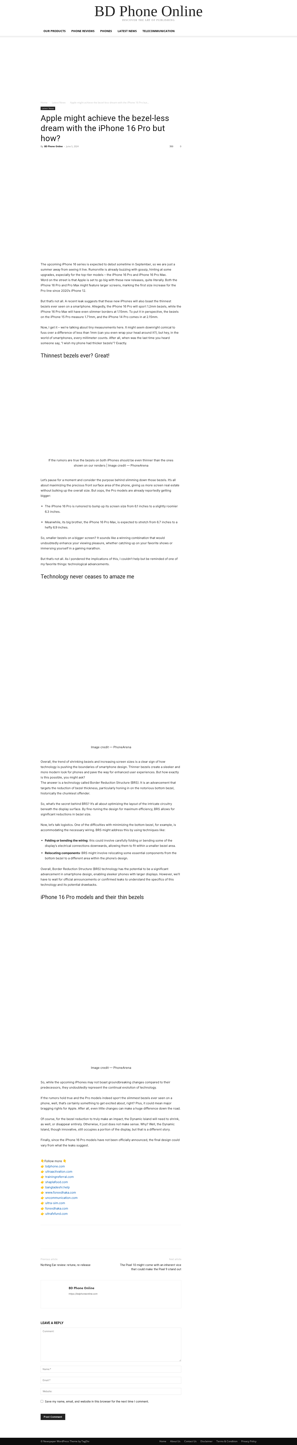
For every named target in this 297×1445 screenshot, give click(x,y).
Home (44, 102)
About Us (175, 1441)
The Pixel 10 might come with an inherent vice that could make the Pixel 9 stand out (150, 1267)
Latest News (127, 31)
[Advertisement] (148, 70)
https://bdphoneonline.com (83, 1293)
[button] (251, 31)
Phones (106, 31)
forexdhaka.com (56, 1208)
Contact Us (190, 1441)
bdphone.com (55, 1166)
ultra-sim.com (55, 1203)
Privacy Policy (248, 1441)
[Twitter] (54, 155)
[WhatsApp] (72, 155)
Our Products (54, 31)
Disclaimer (206, 1441)
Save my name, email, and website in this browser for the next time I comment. (97, 1401)
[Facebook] (45, 155)
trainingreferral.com (59, 1177)
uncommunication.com (61, 1198)
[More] (82, 155)
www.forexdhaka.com (60, 1192)
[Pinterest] (63, 155)
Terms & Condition (226, 1441)
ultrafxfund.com (56, 1214)
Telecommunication (158, 31)
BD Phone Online (53, 146)
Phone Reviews (83, 31)
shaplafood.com (56, 1182)
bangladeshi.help (57, 1187)
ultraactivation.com (58, 1171)
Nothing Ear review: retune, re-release (66, 1265)
